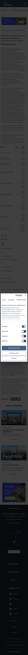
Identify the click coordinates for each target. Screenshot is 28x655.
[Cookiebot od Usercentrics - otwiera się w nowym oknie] (16, 295)
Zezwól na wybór (14, 353)
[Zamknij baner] (25, 295)
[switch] (24, 331)
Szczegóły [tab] (11, 299)
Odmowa (14, 358)
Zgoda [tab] (4, 299)
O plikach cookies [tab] (21, 299)
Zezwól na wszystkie (14, 348)
